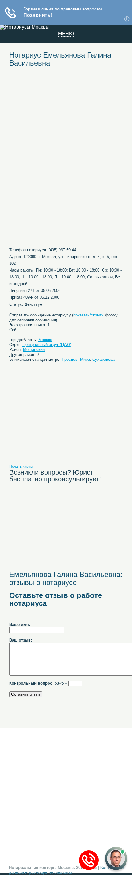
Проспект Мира (76, 359)
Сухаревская (104, 359)
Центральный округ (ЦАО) (46, 344)
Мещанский (34, 349)
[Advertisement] (66, 117)
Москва (45, 339)
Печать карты (21, 466)
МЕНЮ (66, 33)
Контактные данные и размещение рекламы (66, 870)
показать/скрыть (88, 315)
